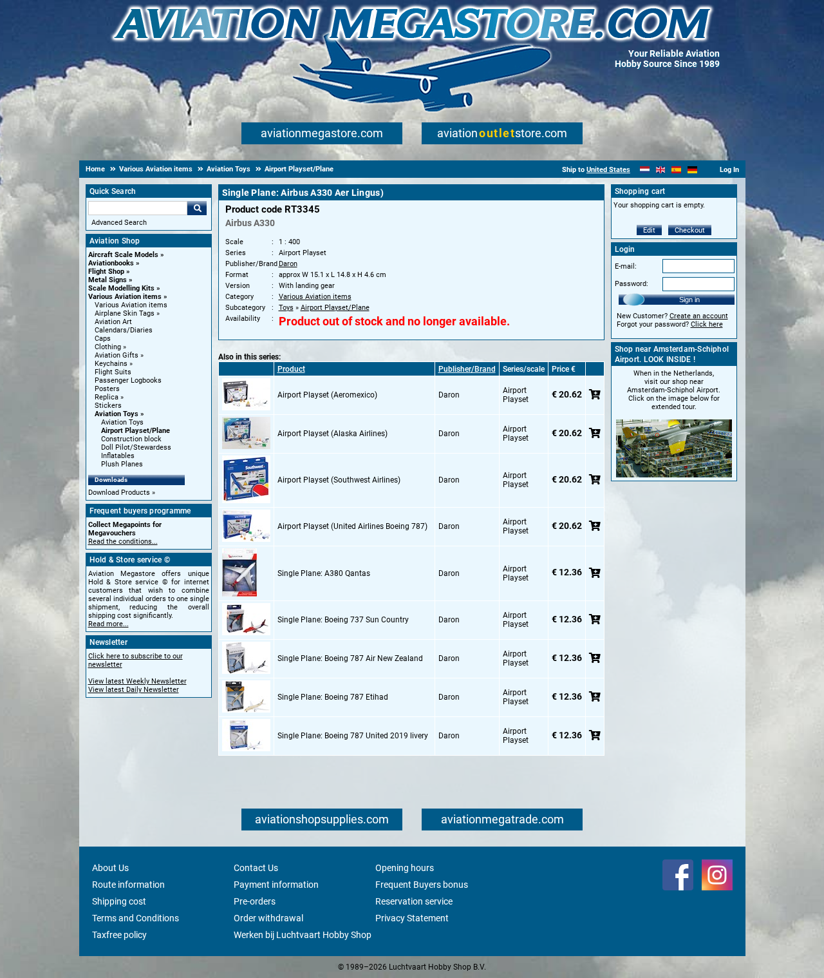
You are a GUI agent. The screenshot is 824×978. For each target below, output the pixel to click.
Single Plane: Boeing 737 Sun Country (343, 619)
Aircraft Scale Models (123, 255)
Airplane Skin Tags (124, 313)
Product (291, 369)
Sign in (689, 299)
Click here (707, 324)
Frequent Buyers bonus (421, 884)
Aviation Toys (116, 414)
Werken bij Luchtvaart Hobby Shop (302, 935)
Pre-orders (255, 901)
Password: (631, 284)
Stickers (108, 405)
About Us (110, 868)
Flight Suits (113, 372)
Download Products (119, 492)
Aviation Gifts (116, 355)
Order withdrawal (268, 918)
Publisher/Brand (467, 369)
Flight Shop (106, 271)
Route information (128, 884)
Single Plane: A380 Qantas (323, 573)
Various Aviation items (125, 296)
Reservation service (414, 901)
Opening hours (404, 868)
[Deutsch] (692, 170)
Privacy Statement (412, 918)
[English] (661, 170)
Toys (286, 307)
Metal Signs (107, 280)
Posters (107, 389)
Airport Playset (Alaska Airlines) (332, 433)
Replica (106, 397)
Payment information (276, 884)
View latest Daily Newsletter (133, 690)
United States (608, 170)
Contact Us (256, 868)
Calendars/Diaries (124, 330)
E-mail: (626, 266)
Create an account (699, 316)
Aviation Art (113, 322)
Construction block (131, 439)
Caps (103, 338)
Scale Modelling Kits (121, 288)
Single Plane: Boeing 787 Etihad (332, 697)
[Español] (676, 170)
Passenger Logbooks (128, 380)
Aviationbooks (111, 263)
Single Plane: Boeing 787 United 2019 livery (352, 735)
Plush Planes (122, 464)
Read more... (108, 624)
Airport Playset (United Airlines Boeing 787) (352, 526)
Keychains (111, 364)
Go (197, 208)
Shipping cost (119, 901)
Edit (649, 230)
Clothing (108, 347)
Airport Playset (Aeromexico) (327, 394)
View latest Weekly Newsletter (137, 681)
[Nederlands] (645, 170)
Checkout (690, 230)
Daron (288, 264)
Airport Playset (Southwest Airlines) (338, 479)
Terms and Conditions (135, 918)
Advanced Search (119, 222)
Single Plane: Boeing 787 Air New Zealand (350, 658)
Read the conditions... (123, 541)
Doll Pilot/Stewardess (136, 447)
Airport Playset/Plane (135, 431)
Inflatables (118, 456)
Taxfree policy (119, 935)
